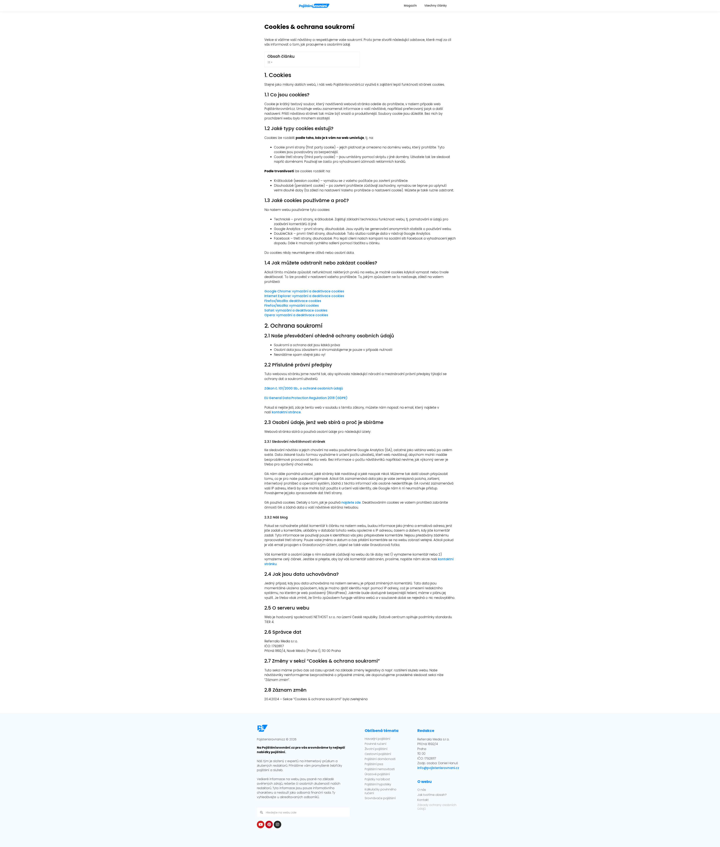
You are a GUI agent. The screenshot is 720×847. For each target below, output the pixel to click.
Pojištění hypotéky (378, 784)
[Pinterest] (269, 824)
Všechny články (435, 5)
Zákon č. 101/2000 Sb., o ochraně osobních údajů (303, 388)
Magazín (410, 5)
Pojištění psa (374, 764)
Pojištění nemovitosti (380, 769)
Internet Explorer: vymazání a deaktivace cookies (304, 296)
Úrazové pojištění (377, 774)
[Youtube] (260, 824)
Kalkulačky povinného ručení (380, 791)
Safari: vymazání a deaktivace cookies (295, 310)
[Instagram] (277, 824)
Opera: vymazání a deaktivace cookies (296, 315)
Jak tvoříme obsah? (432, 795)
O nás (421, 790)
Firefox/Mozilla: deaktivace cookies (292, 301)
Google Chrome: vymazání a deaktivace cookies (304, 291)
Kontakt (423, 800)
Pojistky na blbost (377, 779)
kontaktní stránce (286, 412)
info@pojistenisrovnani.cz (438, 768)
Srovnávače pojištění (380, 798)
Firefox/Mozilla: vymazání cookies (291, 305)
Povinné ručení (375, 744)
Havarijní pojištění (377, 739)
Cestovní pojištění (378, 754)
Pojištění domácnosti (380, 759)
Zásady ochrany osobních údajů (436, 807)
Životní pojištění (376, 749)
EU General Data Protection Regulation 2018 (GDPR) (305, 398)
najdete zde (351, 502)
